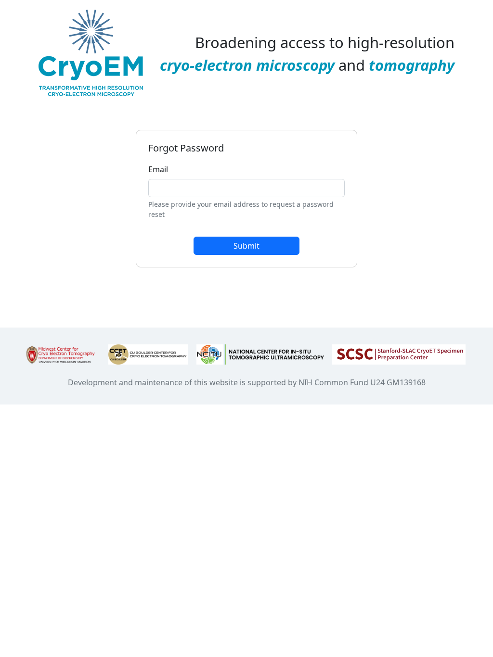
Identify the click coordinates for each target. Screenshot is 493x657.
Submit (246, 245)
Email (158, 169)
